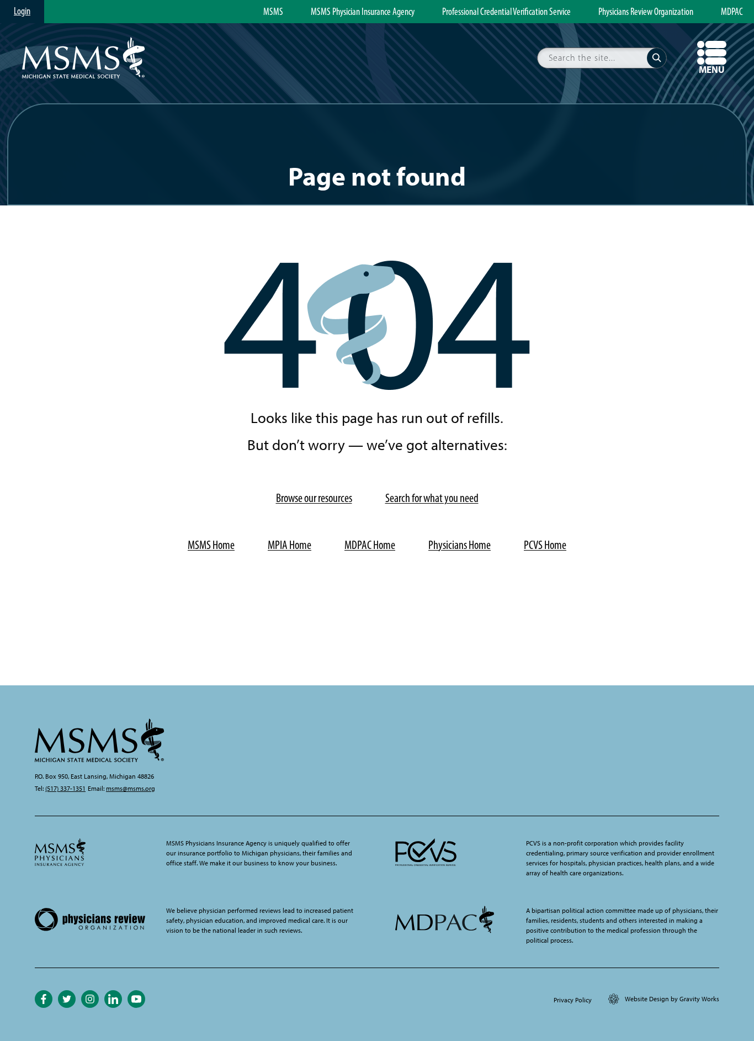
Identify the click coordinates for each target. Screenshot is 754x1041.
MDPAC (732, 12)
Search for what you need (432, 497)
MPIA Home (289, 544)
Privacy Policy (573, 1000)
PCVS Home (545, 544)
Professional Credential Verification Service (506, 12)
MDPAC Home (369, 544)
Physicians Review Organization (645, 12)
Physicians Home (459, 544)
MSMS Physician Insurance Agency (363, 12)
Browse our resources (314, 497)
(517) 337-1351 (65, 788)
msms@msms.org (130, 788)
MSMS (273, 12)
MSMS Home (211, 544)
